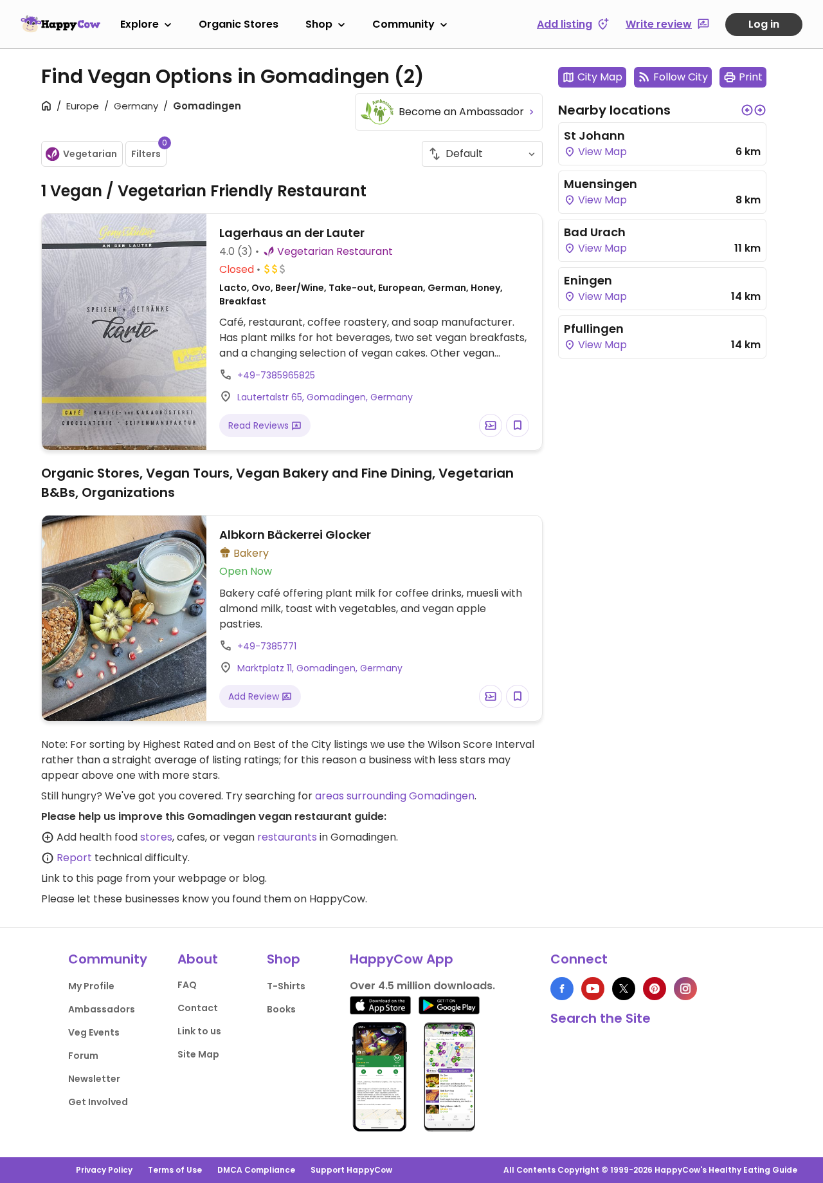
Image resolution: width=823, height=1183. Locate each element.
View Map (601, 151)
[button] (747, 110)
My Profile (91, 986)
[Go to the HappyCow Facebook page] (562, 988)
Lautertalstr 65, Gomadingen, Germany (325, 397)
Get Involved (98, 1101)
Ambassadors (101, 1009)
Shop (318, 24)
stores (156, 837)
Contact (197, 1007)
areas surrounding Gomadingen (395, 795)
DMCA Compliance (256, 1169)
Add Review (255, 696)
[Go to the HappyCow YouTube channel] (592, 988)
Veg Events (94, 1032)
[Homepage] (60, 24)
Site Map (198, 1054)
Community (403, 24)
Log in (763, 24)
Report (74, 857)
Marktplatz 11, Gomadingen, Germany (319, 668)
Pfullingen (594, 329)
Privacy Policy (104, 1169)
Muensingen (600, 184)
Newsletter (94, 1078)
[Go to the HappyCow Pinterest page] (654, 988)
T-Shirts (286, 986)
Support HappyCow (351, 1169)
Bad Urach (595, 232)
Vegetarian (90, 153)
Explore (139, 24)
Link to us (199, 1031)
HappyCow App (401, 959)
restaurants (287, 837)
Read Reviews (259, 425)
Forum (83, 1055)
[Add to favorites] (517, 425)
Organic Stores (238, 24)
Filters (149, 150)
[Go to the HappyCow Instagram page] (685, 988)
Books (281, 1009)
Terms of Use (175, 1169)
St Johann (594, 135)
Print (751, 77)
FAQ (187, 984)
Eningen (588, 280)
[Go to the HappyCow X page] (623, 988)
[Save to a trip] (490, 425)
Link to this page (82, 878)
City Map (599, 77)
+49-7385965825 (276, 375)
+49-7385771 (266, 646)
